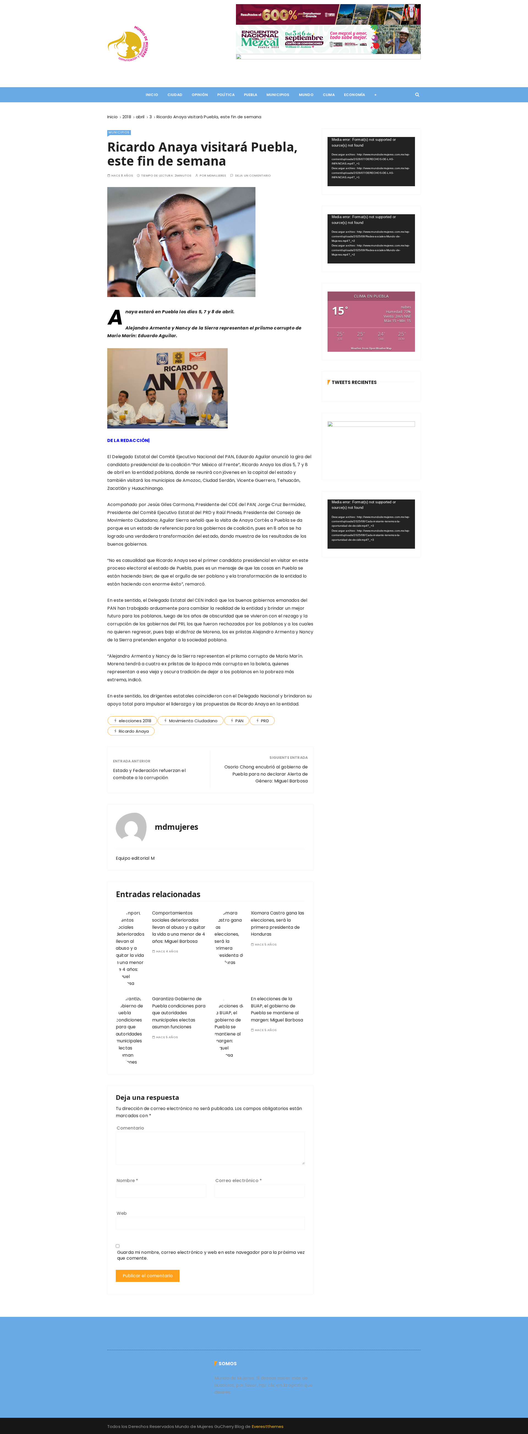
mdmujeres (216, 175)
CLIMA (329, 94)
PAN (239, 721)
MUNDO (306, 94)
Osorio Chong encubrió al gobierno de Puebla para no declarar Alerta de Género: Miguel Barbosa (266, 774)
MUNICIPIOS (278, 94)
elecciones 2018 (135, 721)
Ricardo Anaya (134, 731)
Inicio (152, 94)
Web (122, 1213)
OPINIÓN (200, 94)
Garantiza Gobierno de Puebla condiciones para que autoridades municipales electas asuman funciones (178, 1013)
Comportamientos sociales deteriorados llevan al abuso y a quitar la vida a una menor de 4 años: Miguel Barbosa (178, 927)
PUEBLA (250, 94)
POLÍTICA (226, 94)
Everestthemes (268, 1426)
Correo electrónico (238, 1180)
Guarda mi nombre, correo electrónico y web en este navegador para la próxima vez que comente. (211, 1255)
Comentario (130, 1128)
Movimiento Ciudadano (193, 721)
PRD (265, 721)
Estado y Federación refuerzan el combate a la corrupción (149, 774)
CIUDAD (174, 94)
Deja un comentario (253, 175)
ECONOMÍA (354, 94)
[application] (371, 161)
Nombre (127, 1180)
